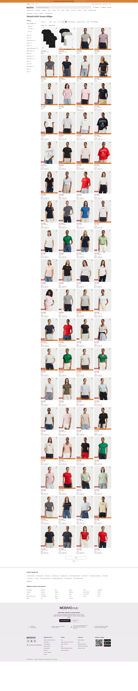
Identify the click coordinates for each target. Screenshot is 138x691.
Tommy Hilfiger (86, 592)
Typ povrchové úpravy (81, 21)
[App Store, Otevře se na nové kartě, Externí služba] (107, 643)
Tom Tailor (29, 592)
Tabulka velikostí (81, 639)
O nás (62, 639)
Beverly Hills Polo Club (31, 596)
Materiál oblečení (71, 21)
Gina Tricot (43, 594)
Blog (93, 4)
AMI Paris (99, 592)
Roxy (56, 589)
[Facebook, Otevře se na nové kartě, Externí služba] (35, 641)
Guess (70, 594)
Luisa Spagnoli (29, 589)
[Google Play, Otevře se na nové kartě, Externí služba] (107, 640)
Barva (55, 21)
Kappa (84, 589)
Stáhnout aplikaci (99, 4)
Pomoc (110, 3)
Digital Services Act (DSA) (83, 646)
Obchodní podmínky (69, 650)
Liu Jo (42, 598)
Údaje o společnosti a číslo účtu (67, 642)
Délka (88, 21)
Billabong (71, 592)
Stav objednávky (47, 644)
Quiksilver (43, 589)
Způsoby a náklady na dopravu (52, 639)
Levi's (70, 596)
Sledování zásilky (47, 646)
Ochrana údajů (54, 659)
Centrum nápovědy (47, 652)
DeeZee (56, 598)
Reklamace (46, 650)
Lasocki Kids (100, 589)
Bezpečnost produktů (82, 644)
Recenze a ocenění (81, 648)
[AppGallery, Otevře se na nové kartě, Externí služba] (107, 645)
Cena (59, 21)
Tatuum (84, 596)
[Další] (135, 1)
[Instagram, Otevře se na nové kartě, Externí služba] (28, 641)
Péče (79, 642)
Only (56, 594)
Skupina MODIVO (69, 644)
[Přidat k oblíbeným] (56, 28)
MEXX (28, 594)
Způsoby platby (51, 648)
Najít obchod (105, 3)
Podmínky (36, 659)
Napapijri (56, 592)
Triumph (99, 594)
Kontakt (45, 654)
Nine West (43, 592)
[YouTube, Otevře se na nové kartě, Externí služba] (31, 641)
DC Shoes (71, 598)
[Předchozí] (3, 1)
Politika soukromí (48, 659)
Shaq (98, 596)
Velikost (50, 21)
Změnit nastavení (41, 659)
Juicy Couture (86, 594)
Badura (56, 596)
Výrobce (64, 21)
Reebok (70, 589)
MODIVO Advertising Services (69, 648)
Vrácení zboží (46, 642)
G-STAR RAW (43, 596)
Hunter (28, 598)
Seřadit (43, 21)
